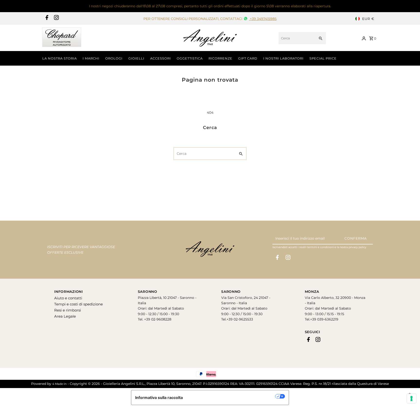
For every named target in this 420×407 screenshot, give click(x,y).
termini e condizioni (320, 247)
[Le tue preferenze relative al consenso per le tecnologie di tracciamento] (411, 398)
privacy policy (357, 247)
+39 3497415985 (263, 19)
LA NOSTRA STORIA (59, 58)
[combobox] (296, 38)
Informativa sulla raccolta (159, 397)
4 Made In (59, 384)
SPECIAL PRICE (323, 58)
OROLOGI (113, 58)
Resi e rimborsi (67, 310)
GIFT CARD (247, 58)
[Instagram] (56, 19)
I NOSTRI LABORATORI (283, 58)
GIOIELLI (136, 58)
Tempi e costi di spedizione (78, 304)
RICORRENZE (220, 58)
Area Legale (65, 316)
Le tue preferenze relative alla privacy (231, 396)
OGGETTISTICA (190, 58)
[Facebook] (46, 19)
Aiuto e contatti (68, 298)
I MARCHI (91, 58)
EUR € (368, 19)
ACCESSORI (160, 58)
